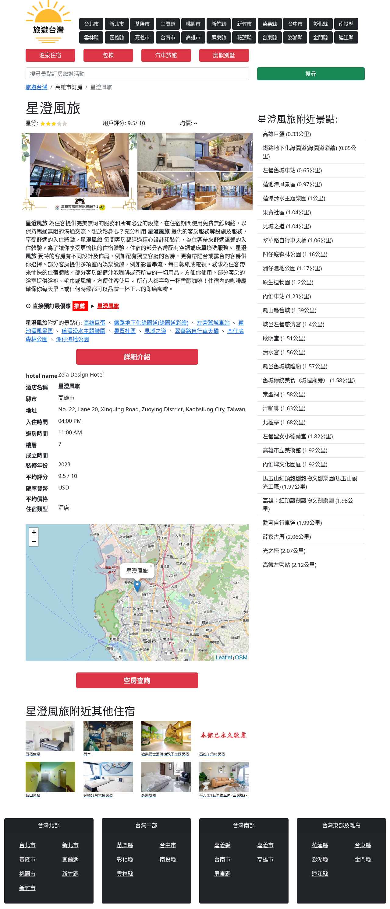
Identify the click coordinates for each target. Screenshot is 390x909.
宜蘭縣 (168, 23)
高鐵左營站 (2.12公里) (289, 564)
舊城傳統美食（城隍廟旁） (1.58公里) (309, 380)
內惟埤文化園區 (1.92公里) (295, 464)
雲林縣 (91, 37)
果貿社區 (125, 331)
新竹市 (244, 23)
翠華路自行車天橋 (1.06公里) (298, 240)
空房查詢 (137, 680)
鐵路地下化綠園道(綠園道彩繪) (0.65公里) (309, 152)
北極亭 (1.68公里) (284, 422)
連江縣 (346, 37)
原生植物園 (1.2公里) (288, 282)
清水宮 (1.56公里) (284, 352)
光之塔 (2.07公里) (284, 550)
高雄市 (193, 37)
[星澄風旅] (79, 172)
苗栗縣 (269, 23)
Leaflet (224, 657)
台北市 (91, 23)
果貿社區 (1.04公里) (287, 212)
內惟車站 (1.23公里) (287, 296)
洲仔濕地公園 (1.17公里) (292, 268)
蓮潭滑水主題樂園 (83, 331)
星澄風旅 (108, 306)
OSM (241, 657)
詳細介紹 (137, 356)
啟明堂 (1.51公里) (284, 338)
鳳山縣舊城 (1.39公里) (289, 310)
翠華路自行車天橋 (197, 331)
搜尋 (310, 73)
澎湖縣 (295, 37)
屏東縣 (218, 37)
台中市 (295, 23)
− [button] (34, 541)
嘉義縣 (116, 37)
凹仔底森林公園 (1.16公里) (295, 254)
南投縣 (346, 23)
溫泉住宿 (50, 55)
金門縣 (320, 37)
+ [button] (34, 532)
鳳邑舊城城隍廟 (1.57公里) (295, 366)
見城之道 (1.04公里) (287, 226)
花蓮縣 (244, 37)
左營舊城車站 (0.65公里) (292, 170)
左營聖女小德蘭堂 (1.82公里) (298, 436)
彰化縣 (320, 23)
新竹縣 (218, 23)
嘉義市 (142, 37)
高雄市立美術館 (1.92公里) (295, 450)
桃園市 (193, 23)
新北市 (116, 23)
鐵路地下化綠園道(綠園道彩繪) (151, 322)
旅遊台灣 (37, 87)
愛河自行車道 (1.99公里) (292, 522)
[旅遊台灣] (48, 20)
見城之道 (155, 331)
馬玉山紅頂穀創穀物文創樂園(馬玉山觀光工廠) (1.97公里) (310, 482)
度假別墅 (224, 55)
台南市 (168, 37)
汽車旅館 (166, 55)
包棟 (108, 55)
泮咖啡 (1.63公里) (284, 408)
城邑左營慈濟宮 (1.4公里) (293, 324)
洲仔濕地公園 (72, 339)
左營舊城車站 (213, 322)
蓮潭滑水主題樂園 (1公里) (294, 198)
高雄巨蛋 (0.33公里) (287, 134)
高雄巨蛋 (94, 322)
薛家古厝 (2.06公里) (287, 536)
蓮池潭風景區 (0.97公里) (292, 184)
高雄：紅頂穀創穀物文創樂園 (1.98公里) (308, 504)
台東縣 (269, 37)
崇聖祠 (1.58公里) (284, 394)
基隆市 (142, 23)
